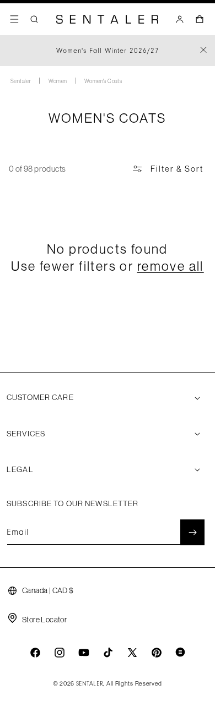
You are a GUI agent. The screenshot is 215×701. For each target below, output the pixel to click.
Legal (20, 469)
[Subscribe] (192, 532)
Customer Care (40, 397)
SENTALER (90, 684)
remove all (170, 266)
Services (26, 434)
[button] (14, 19)
